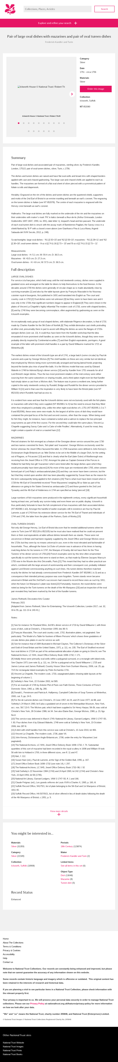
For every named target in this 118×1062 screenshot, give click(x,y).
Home (6, 938)
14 (44, 131)
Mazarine (65, 879)
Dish (63, 875)
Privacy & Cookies (11, 950)
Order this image (95, 88)
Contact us (8, 962)
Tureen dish (66, 883)
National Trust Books (12, 1054)
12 (34, 131)
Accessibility (9, 954)
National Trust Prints (12, 1050)
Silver (14, 846)
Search (104, 9)
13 (39, 131)
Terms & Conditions (12, 946)
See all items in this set (71, 865)
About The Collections (13, 942)
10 (64, 123)
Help (5, 958)
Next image (72, 94)
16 (54, 131)
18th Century (67, 846)
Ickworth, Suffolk (19, 865)
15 (49, 131)
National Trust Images (13, 1046)
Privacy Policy (37, 1003)
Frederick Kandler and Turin (74, 856)
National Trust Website (13, 1042)
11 (28, 131)
